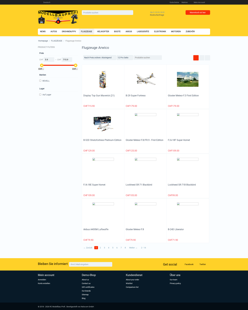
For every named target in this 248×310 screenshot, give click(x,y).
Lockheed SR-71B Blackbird (182, 184)
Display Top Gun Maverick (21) (99, 95)
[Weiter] (109, 264)
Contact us (86, 283)
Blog (83, 298)
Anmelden (42, 280)
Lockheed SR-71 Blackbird (139, 184)
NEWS (42, 31)
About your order (132, 280)
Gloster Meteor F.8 (135, 229)
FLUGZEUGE (56, 41)
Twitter (202, 264)
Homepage (43, 41)
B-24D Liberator (176, 229)
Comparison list (132, 287)
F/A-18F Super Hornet (179, 140)
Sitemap (85, 294)
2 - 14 (143, 248)
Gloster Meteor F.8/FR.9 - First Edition (144, 140)
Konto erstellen (44, 283)
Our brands (86, 291)
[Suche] (131, 13)
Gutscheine (174, 2)
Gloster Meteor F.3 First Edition (183, 95)
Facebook (188, 264)
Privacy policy (175, 283)
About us (85, 280)
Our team (173, 280)
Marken (185, 2)
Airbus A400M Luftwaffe (95, 229)
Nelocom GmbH (87, 307)
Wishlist (129, 283)
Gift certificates (88, 287)
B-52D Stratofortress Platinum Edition (102, 140)
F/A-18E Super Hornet (94, 184)
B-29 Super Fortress (136, 95)
